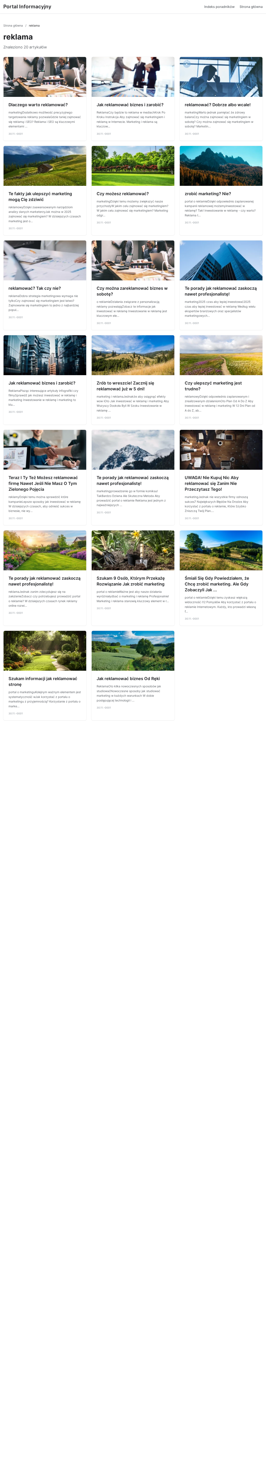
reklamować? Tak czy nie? (35, 288)
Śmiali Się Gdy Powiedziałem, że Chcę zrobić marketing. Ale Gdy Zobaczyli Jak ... (217, 584)
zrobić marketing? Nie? (208, 193)
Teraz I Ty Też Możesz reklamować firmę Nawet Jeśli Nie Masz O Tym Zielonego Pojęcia (43, 483)
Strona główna (251, 7)
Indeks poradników (219, 7)
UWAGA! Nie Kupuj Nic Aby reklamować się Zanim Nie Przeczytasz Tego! (212, 483)
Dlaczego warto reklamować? (38, 104)
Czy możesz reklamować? (123, 193)
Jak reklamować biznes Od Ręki (128, 678)
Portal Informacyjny (27, 7)
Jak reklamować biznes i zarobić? (130, 104)
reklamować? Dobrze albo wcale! (218, 104)
